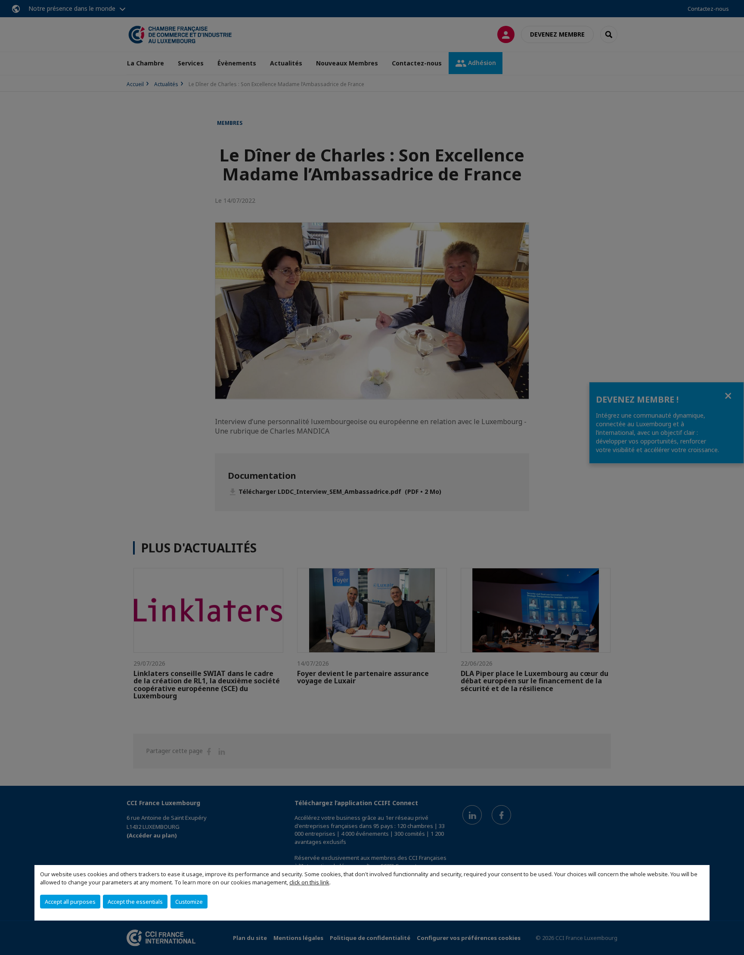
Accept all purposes (70, 901)
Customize (189, 901)
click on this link (309, 882)
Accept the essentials (135, 901)
